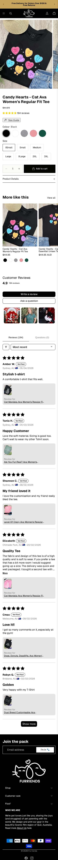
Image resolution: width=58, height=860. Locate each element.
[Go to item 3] (47, 315)
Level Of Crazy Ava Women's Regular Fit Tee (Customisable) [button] (23, 522)
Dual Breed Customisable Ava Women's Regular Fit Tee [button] (19, 712)
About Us (21, 828)
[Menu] (3, 13)
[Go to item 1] (12, 315)
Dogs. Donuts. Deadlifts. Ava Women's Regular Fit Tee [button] (23, 655)
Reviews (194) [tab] (16, 337)
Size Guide (13, 120)
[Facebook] (26, 858)
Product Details (11, 178)
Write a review (29, 294)
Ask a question (29, 301)
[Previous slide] (3, 4)
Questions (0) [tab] (42, 337)
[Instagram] (32, 858)
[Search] (10, 13)
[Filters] (6, 347)
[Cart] (54, 13)
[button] (10, 113)
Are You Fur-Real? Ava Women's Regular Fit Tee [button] (20, 461)
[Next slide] (54, 4)
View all (51, 197)
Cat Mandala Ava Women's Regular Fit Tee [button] (24, 401)
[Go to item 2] (29, 315)
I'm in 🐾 (45, 749)
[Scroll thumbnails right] (51, 315)
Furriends (32, 851)
